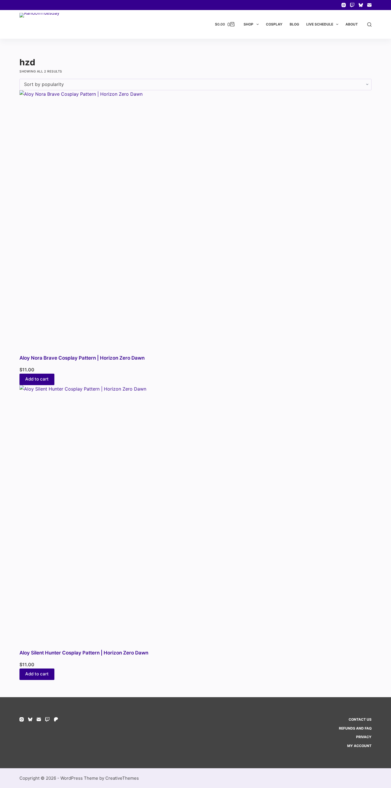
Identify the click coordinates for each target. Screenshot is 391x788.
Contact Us (360, 719)
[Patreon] (56, 719)
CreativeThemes (122, 778)
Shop (248, 24)
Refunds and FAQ (355, 728)
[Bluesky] (361, 5)
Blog (294, 24)
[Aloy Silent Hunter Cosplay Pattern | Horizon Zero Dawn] (195, 517)
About (351, 24)
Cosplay (274, 24)
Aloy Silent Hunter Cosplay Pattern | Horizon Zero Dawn (83, 653)
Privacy (364, 737)
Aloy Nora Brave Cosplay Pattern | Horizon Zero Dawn (82, 358)
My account (359, 746)
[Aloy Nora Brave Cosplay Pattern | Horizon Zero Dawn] (195, 222)
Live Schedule (319, 24)
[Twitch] (352, 5)
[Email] (369, 5)
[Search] (369, 24)
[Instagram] (343, 5)
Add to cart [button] (37, 379)
